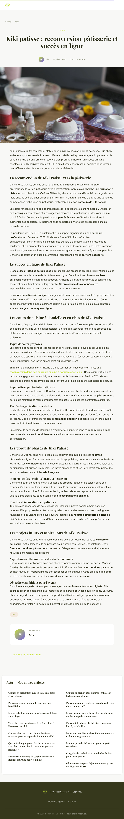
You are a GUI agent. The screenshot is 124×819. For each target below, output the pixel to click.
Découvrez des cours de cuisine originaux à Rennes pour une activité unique (31, 758)
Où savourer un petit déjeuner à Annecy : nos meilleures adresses (90, 765)
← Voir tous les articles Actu (25, 654)
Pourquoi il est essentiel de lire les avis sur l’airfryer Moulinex (89, 725)
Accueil (8, 21)
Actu (17, 21)
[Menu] (116, 5)
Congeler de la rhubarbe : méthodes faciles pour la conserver (89, 755)
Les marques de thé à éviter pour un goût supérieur (88, 745)
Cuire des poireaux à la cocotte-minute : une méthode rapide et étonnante (89, 714)
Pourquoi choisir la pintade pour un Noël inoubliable (29, 704)
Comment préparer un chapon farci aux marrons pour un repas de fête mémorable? (31, 734)
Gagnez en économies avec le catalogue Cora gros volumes (31, 694)
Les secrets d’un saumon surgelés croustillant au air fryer (32, 714)
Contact (72, 801)
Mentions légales (56, 801)
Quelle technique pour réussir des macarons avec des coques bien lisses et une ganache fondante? (31, 746)
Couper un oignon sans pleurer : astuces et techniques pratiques (88, 694)
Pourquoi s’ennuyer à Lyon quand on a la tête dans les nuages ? (90, 704)
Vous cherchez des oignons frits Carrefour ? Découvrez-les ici (31, 725)
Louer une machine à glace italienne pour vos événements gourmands (90, 734)
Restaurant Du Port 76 (65, 791)
